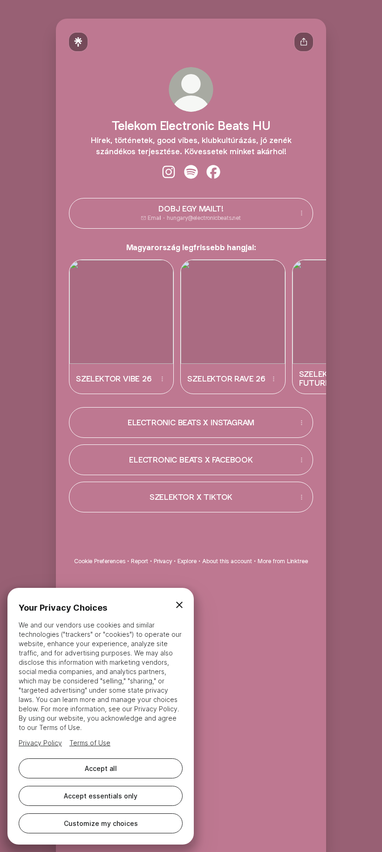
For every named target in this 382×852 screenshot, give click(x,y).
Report (139, 561)
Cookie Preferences (99, 561)
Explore (187, 561)
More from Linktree (283, 561)
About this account (227, 561)
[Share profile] (303, 42)
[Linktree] (78, 42)
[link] (168, 172)
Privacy (163, 561)
